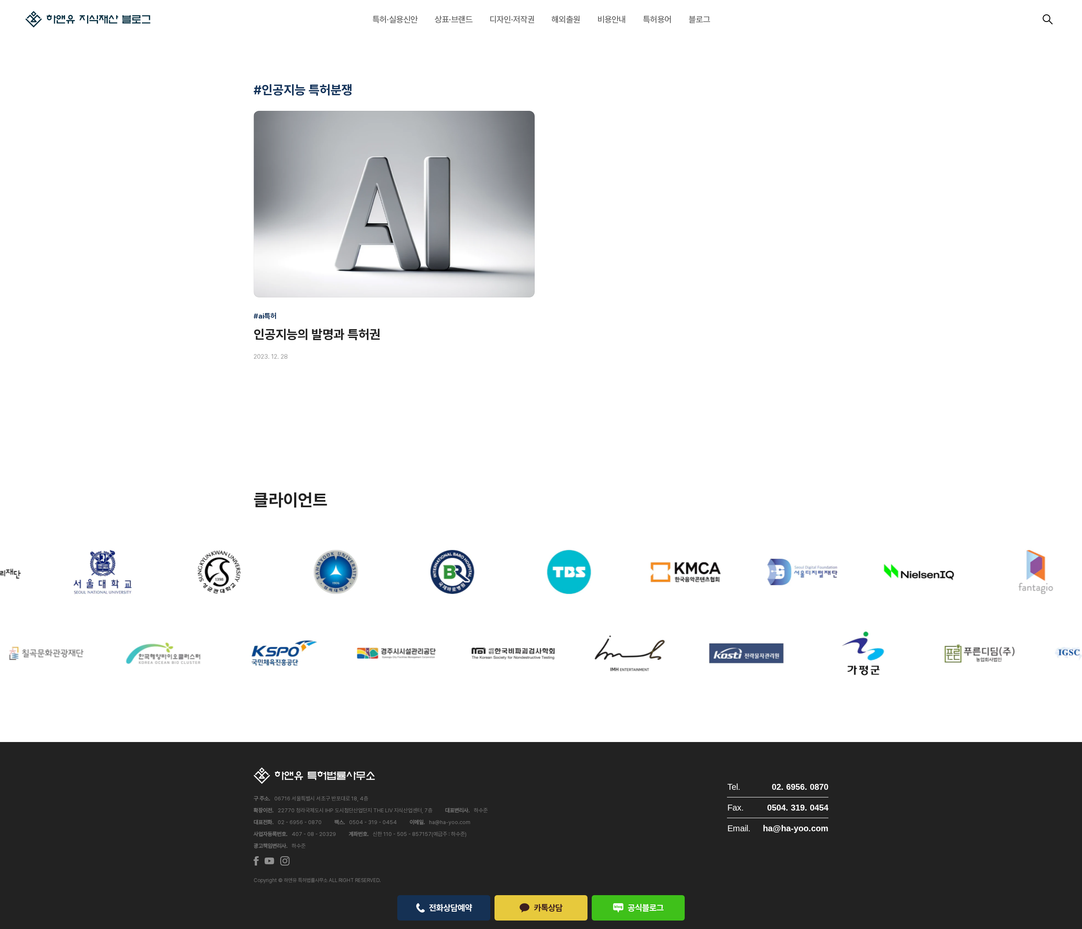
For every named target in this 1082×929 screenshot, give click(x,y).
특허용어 (657, 19)
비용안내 (611, 19)
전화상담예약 (450, 908)
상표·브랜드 (453, 19)
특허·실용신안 (395, 19)
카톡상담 (548, 908)
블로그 (699, 19)
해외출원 (566, 19)
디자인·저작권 (512, 19)
